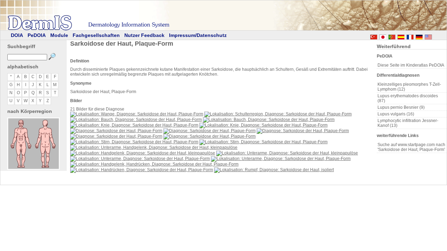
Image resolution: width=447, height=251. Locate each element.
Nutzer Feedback (144, 35)
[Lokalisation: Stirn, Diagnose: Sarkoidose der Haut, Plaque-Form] (134, 141)
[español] (400, 35)
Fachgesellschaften (96, 35)
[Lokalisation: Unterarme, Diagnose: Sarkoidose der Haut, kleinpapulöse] (287, 153)
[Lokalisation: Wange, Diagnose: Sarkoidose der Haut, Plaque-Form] (136, 114)
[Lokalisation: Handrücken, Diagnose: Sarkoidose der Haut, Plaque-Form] (141, 169)
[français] (409, 35)
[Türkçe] (373, 35)
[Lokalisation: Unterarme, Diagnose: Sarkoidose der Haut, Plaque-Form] (140, 158)
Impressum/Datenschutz (198, 35)
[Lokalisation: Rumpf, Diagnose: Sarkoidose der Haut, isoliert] (274, 169)
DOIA (17, 35)
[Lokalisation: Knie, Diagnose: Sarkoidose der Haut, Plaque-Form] (134, 125)
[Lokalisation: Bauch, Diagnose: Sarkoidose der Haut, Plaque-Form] (136, 119)
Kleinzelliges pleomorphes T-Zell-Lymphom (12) (409, 87)
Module (59, 35)
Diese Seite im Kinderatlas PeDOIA (411, 65)
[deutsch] (419, 35)
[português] (391, 35)
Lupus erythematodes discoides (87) (408, 98)
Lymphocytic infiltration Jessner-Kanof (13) (408, 123)
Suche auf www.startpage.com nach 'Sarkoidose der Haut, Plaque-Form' (411, 147)
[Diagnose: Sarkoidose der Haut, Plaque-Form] (116, 130)
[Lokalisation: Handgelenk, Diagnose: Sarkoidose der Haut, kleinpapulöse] (142, 153)
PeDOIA (37, 35)
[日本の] (382, 35)
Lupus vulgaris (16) (396, 114)
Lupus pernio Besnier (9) (401, 107)
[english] (435, 35)
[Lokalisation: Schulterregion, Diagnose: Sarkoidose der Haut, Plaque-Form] (278, 114)
